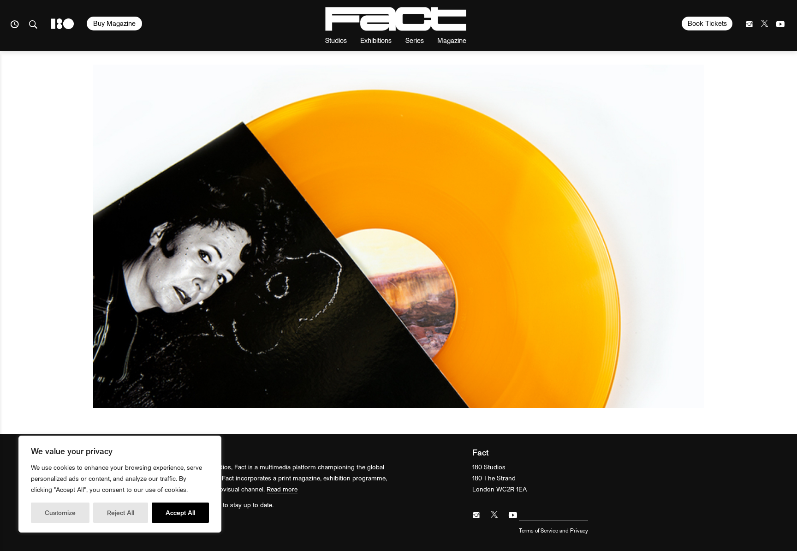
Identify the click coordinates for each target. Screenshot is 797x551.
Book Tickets (707, 23)
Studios (336, 40)
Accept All (180, 512)
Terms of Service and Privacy (553, 530)
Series (414, 40)
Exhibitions (376, 40)
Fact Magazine (396, 19)
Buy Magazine (114, 23)
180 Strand (62, 23)
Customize (60, 512)
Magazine (451, 40)
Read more (282, 489)
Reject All (120, 512)
